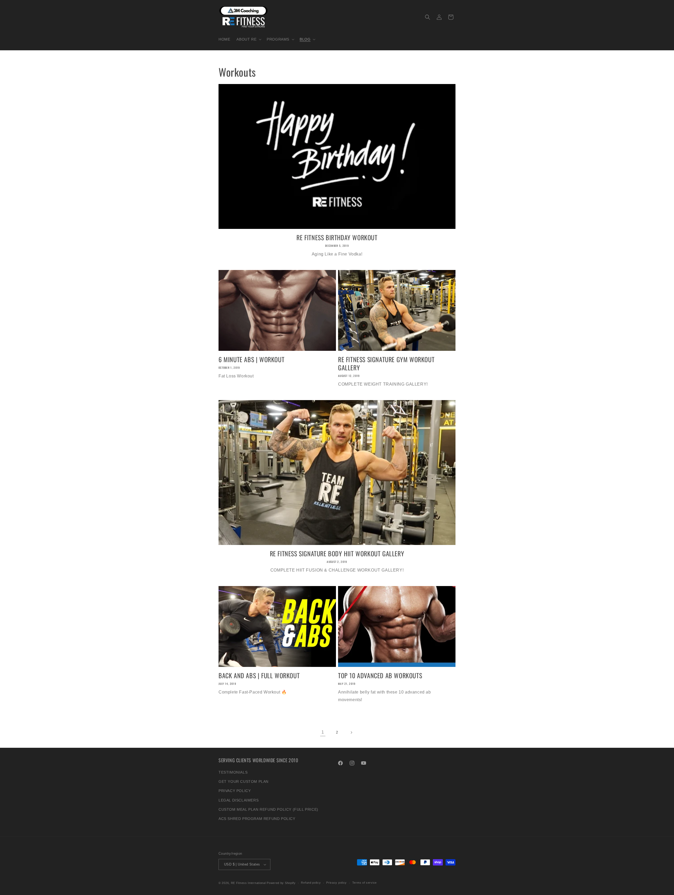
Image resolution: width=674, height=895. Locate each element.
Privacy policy (336, 882)
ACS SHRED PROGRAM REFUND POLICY (257, 819)
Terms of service (364, 882)
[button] (248, 39)
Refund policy (311, 882)
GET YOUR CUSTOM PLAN (244, 781)
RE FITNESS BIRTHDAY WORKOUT (336, 237)
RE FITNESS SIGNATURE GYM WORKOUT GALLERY (386, 363)
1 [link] (322, 732)
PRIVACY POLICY (235, 791)
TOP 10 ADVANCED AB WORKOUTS (380, 675)
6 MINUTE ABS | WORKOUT (251, 359)
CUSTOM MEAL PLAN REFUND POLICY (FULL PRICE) (268, 809)
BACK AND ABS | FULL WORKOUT (259, 675)
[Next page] (351, 732)
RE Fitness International (248, 882)
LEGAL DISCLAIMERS (239, 800)
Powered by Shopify (281, 882)
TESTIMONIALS (233, 772)
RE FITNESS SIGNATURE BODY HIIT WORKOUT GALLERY (337, 553)
